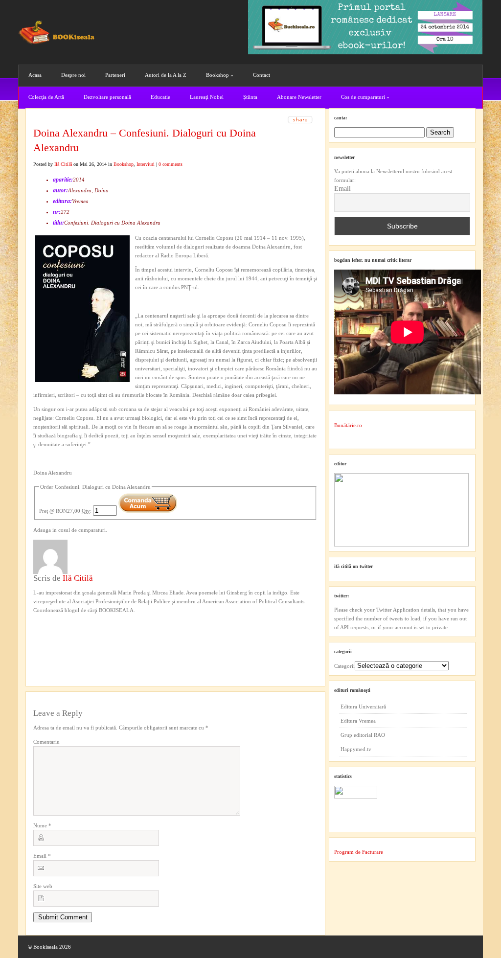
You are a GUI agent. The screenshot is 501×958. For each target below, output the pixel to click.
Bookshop (219, 75)
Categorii (344, 666)
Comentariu (46, 742)
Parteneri (115, 75)
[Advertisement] (85, 634)
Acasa (35, 75)
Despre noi (73, 75)
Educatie (160, 97)
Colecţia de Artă (46, 97)
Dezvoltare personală (107, 97)
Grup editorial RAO (363, 735)
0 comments (170, 164)
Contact (261, 75)
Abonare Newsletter (299, 97)
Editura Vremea (358, 721)
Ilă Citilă (63, 164)
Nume (42, 825)
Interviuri (146, 164)
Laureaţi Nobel (207, 97)
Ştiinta (250, 97)
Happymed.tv (356, 749)
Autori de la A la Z (165, 75)
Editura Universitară (363, 706)
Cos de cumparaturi (365, 97)
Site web (42, 886)
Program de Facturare (358, 852)
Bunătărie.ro (348, 425)
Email (42, 856)
